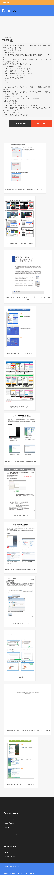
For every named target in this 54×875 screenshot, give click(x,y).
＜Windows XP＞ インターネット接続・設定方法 (19, 353)
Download (20, 123)
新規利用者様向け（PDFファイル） (20, 407)
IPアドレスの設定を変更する (20, 515)
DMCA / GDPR (22, 873)
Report (42, 123)
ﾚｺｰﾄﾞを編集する (19, 677)
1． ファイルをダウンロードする (19, 623)
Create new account (11, 856)
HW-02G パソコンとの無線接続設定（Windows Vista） (22, 461)
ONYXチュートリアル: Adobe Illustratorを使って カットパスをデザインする (28, 298)
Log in (6, 852)
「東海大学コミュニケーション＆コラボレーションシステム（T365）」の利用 (27, 730)
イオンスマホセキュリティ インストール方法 (20, 243)
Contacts (7, 827)
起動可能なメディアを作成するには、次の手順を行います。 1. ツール (25, 190)
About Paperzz (9, 823)
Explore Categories (11, 819)
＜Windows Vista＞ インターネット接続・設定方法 (20, 784)
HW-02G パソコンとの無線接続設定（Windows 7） (20, 570)
